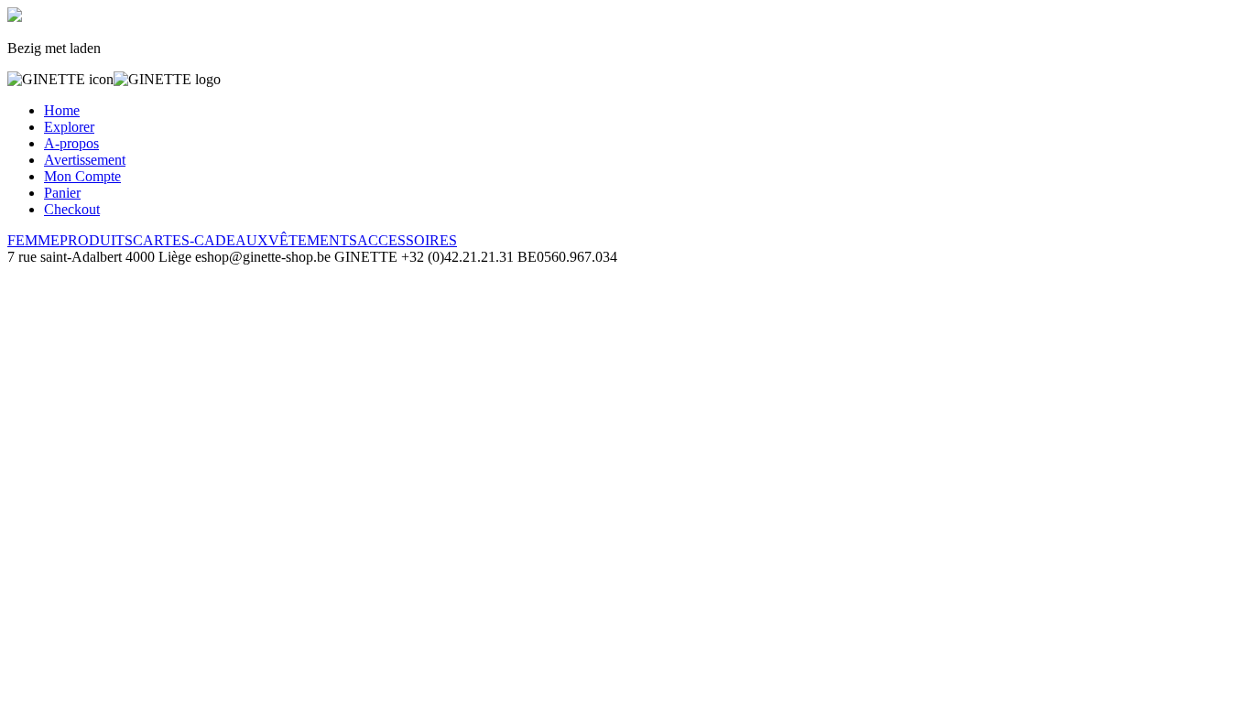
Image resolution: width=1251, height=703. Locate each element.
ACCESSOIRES (407, 240)
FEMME (33, 240)
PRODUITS (96, 240)
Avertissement (84, 160)
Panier (62, 192)
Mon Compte (82, 176)
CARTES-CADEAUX (200, 240)
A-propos (71, 143)
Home (62, 110)
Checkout (72, 209)
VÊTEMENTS (312, 240)
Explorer (69, 127)
